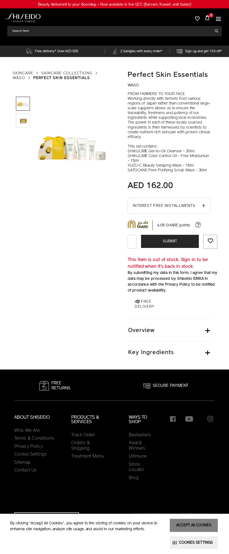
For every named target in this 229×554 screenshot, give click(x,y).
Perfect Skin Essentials (168, 75)
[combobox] (112, 31)
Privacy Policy (28, 446)
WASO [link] (19, 78)
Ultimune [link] (138, 456)
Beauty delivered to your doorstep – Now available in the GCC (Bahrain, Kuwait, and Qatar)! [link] (114, 4)
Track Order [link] (83, 435)
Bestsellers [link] (140, 435)
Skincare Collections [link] (66, 73)
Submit (170, 241)
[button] (218, 17)
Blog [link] (134, 478)
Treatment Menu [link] (87, 456)
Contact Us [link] (25, 470)
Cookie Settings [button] (30, 454)
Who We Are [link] (27, 430)
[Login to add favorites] (210, 242)
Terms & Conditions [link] (34, 438)
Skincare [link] (23, 73)
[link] (23, 17)
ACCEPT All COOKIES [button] (193, 525)
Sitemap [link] (22, 462)
